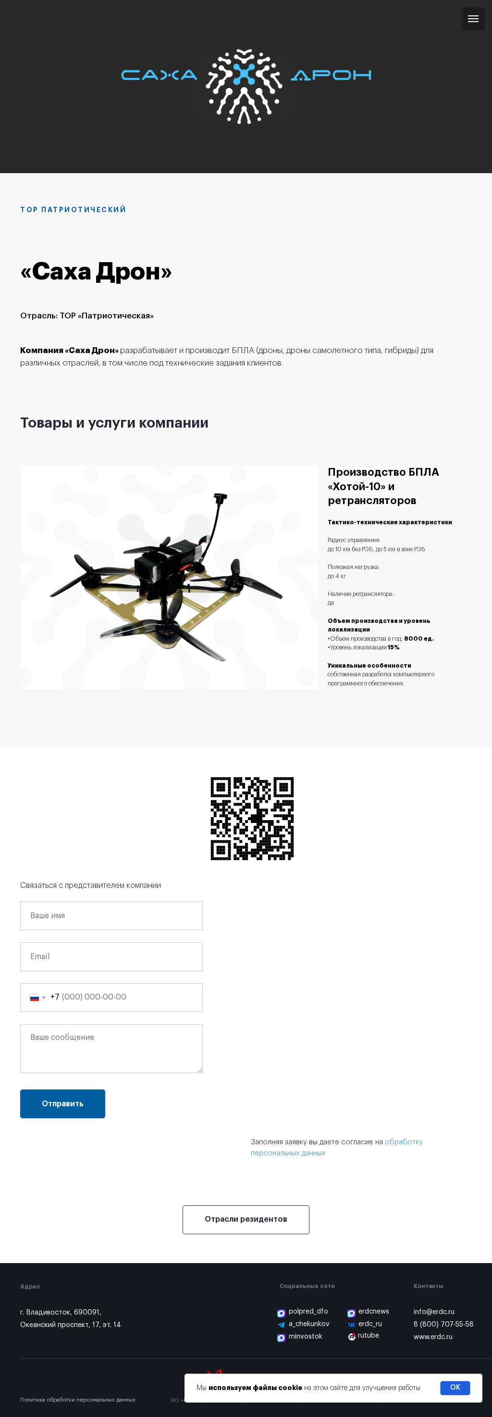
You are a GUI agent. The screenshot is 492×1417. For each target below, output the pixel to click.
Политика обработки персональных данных (77, 1400)
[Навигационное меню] (473, 18)
